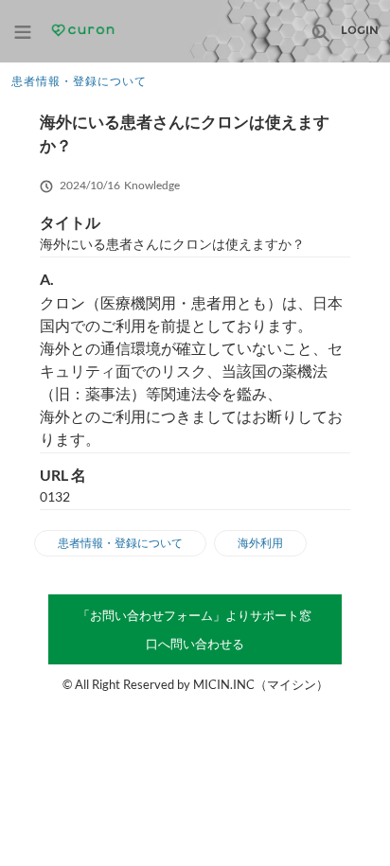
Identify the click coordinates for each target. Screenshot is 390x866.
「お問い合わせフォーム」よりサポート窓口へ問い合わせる (194, 629)
